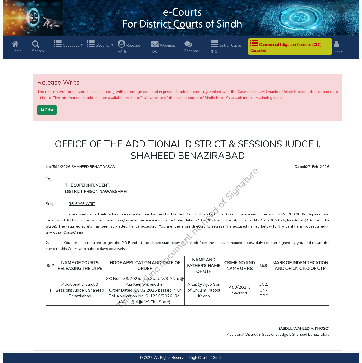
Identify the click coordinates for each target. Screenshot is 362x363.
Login (338, 51)
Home (17, 50)
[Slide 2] (181, 28)
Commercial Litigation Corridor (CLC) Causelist (285, 47)
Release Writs (129, 48)
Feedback (192, 50)
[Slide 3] (191, 28)
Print (48, 109)
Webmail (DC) (163, 48)
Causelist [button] (71, 45)
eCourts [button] (102, 45)
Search (38, 50)
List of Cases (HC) (226, 48)
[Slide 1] (171, 28)
